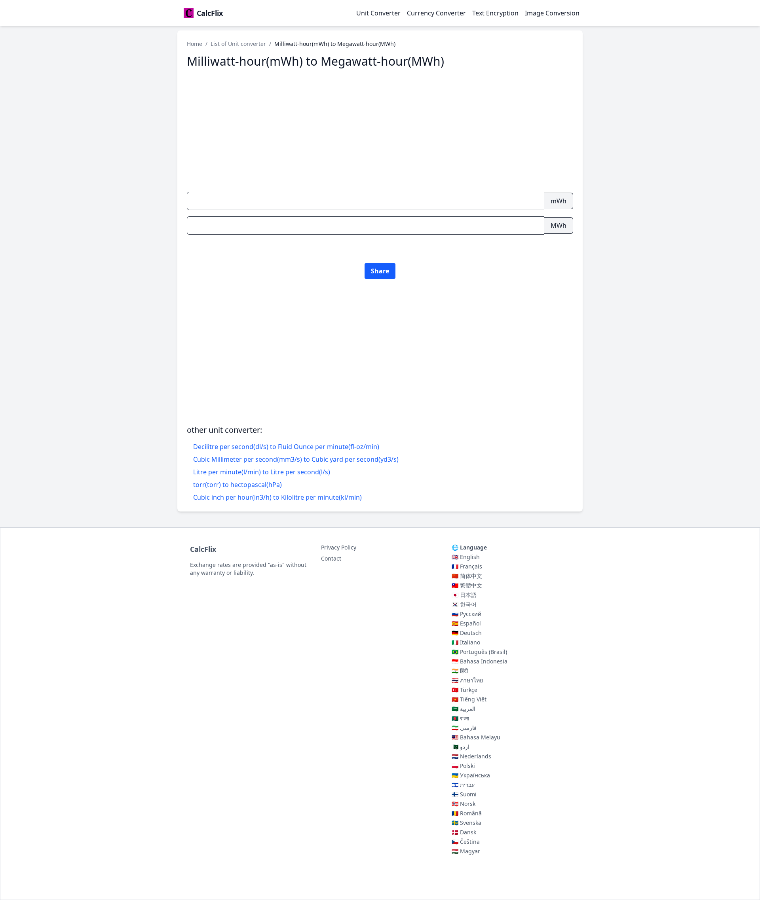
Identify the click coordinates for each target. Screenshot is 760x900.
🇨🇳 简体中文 (467, 576)
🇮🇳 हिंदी (460, 671)
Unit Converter (378, 13)
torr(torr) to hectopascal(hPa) (237, 484)
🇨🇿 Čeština (466, 841)
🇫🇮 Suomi (464, 794)
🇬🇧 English (466, 557)
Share (380, 271)
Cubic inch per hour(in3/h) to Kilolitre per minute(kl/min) (277, 497)
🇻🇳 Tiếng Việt (469, 699)
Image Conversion (552, 13)
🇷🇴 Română (467, 813)
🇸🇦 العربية (463, 708)
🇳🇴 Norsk (463, 803)
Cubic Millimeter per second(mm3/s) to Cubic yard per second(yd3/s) (296, 459)
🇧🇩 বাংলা (460, 718)
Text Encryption (495, 13)
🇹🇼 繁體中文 (467, 585)
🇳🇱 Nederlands (471, 756)
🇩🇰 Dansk (464, 832)
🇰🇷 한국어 (464, 604)
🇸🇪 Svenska (466, 822)
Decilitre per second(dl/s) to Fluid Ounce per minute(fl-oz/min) (286, 446)
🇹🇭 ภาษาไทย (467, 680)
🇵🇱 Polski (463, 765)
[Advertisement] (380, 130)
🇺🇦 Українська (471, 775)
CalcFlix (203, 549)
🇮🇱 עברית (463, 784)
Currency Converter (436, 13)
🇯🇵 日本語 (464, 595)
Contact (331, 558)
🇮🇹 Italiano (466, 642)
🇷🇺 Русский (466, 614)
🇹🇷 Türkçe (464, 689)
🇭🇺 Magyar (466, 851)
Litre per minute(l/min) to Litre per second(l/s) (261, 472)
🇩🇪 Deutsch (467, 633)
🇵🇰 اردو (460, 746)
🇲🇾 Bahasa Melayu (476, 737)
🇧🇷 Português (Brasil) (479, 652)
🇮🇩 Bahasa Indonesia (479, 661)
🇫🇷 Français (467, 566)
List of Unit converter (238, 43)
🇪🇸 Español (466, 623)
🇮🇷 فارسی (464, 727)
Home (194, 43)
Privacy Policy (338, 547)
